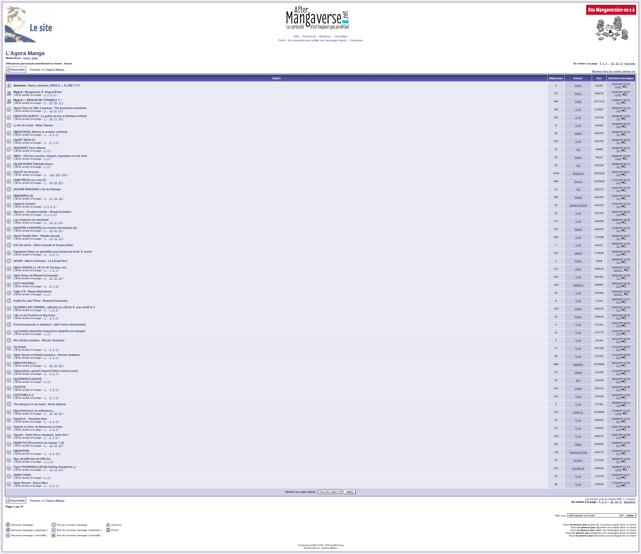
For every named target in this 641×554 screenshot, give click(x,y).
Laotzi (578, 388)
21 (60, 230)
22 (55, 278)
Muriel (578, 229)
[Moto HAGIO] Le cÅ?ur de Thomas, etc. (40, 267)
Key (578, 380)
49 (60, 413)
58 (51, 182)
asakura (578, 284)
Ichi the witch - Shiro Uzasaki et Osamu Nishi (43, 245)
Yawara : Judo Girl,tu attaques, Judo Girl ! (41, 434)
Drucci (578, 181)
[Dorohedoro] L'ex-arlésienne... (34, 410)
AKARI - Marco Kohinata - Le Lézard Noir (40, 260)
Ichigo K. (578, 412)
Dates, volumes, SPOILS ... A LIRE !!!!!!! (54, 85)
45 (55, 365)
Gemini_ (618, 270)
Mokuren (578, 173)
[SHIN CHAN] (22, 474)
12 (59, 110)
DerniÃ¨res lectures (26, 171)
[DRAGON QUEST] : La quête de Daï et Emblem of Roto (50, 116)
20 (55, 230)
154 (52, 174)
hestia (578, 197)
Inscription (341, 36)
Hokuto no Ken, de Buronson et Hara (38, 426)
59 (55, 182)
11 (55, 110)
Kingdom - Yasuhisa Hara (30, 418)
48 (55, 413)
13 (55, 238)
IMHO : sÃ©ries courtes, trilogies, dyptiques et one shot (50, 155)
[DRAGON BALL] (25, 362)
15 (612, 63)
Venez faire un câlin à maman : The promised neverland (50, 107)
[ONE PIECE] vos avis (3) (30, 179)
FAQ (296, 36)
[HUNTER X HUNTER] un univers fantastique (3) (45, 227)
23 (60, 278)
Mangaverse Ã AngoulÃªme (43, 91)
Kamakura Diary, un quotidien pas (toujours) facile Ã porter (53, 251)
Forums (35, 69)
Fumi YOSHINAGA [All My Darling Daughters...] (45, 466)
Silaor (578, 444)
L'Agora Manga (25, 53)
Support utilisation (329, 547)
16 (616, 63)
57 (60, 102)
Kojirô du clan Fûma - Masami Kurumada (40, 300)
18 (60, 119)
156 (64, 174)
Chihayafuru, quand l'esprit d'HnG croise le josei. (46, 370)
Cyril (578, 109)
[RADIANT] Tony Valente (30, 147)
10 (51, 110)
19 (60, 198)
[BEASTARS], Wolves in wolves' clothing (40, 131)
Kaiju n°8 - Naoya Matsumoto (33, 291)
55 (51, 102)
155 (58, 174)
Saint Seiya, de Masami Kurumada (36, 275)
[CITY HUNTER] (24, 283)
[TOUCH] (20, 386)
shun (578, 268)
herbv (26, 58)
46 (60, 365)
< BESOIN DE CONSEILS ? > (43, 99)
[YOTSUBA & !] (24, 394)
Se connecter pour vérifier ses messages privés (317, 40)
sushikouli (578, 468)
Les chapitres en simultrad (31, 219)
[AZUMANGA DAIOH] (28, 378)
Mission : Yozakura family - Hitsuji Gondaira (42, 211)
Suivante (629, 63)
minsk (578, 308)
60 (60, 182)
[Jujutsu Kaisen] (24, 203)
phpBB (312, 545)
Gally (35, 58)
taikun (578, 253)
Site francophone (312, 547)
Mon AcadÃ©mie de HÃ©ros (32, 458)
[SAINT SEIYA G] (24, 139)
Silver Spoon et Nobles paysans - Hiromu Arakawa (47, 354)
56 (55, 102)
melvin (578, 133)
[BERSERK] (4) (23, 195)
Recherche (309, 36)
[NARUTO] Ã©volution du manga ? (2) (39, 442)
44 (51, 365)
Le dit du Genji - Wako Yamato (33, 125)
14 (60, 238)
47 (51, 413)
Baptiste (578, 364)
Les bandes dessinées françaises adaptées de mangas (49, 331)
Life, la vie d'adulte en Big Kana (34, 315)
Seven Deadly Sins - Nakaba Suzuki (37, 235)
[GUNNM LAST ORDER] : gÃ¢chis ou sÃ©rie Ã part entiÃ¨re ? (54, 307)
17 (621, 63)
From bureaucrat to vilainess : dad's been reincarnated (50, 324)
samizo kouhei (578, 205)
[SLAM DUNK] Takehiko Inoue (33, 163)
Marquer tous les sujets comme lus (613, 71)
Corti (578, 396)
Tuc (618, 102)
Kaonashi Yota (578, 452)
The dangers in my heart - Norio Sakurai (40, 404)
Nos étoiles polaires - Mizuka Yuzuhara (39, 340)
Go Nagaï (20, 346)
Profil (281, 40)
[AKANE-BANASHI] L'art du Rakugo (37, 189)
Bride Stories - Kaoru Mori (31, 482)
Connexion (356, 40)
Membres (325, 36)
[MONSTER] (21, 450)
